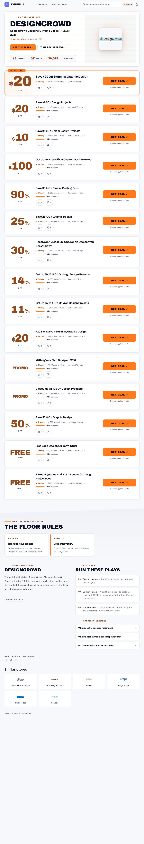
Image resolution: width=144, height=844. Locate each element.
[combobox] (101, 4)
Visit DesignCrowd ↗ (53, 47)
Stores (43, 4)
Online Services (14, 599)
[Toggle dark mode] (137, 4)
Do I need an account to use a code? (107, 645)
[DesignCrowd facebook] (11, 660)
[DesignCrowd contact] (16, 660)
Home (6, 713)
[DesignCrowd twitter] (5, 660)
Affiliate (129, 4)
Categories (59, 4)
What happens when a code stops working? (107, 637)
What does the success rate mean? (107, 628)
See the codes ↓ (23, 47)
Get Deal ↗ (119, 81)
